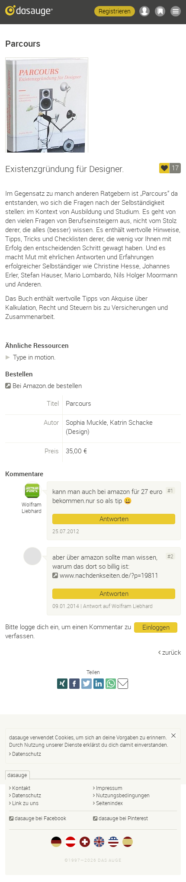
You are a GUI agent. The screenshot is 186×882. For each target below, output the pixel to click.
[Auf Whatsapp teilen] (111, 683)
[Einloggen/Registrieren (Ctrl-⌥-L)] (144, 11)
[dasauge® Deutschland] (56, 842)
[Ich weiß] (173, 735)
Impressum (109, 787)
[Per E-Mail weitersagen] (123, 683)
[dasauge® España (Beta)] (127, 842)
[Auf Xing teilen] (62, 683)
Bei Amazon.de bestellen (47, 385)
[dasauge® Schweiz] (85, 842)
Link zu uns (25, 802)
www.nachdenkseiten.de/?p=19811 (109, 575)
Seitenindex (109, 802)
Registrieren (115, 11)
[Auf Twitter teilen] (86, 683)
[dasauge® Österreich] (70, 842)
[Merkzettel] (160, 11)
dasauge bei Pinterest (123, 818)
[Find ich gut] (164, 168)
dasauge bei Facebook (40, 818)
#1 (170, 490)
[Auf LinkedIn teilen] (98, 683)
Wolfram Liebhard (132, 605)
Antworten (113, 518)
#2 (170, 556)
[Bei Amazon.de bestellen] (49, 61)
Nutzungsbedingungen (123, 795)
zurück (171, 652)
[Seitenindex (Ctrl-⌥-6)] (175, 11)
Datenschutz (26, 753)
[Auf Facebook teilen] (74, 683)
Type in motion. (34, 357)
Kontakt (21, 787)
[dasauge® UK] (99, 842)
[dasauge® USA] (113, 842)
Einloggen (156, 627)
